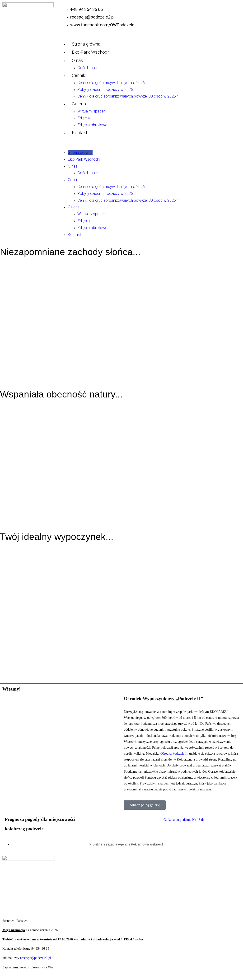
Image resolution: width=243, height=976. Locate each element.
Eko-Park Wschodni (91, 52)
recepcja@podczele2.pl (35, 958)
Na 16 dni (199, 820)
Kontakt (79, 132)
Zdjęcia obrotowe (92, 125)
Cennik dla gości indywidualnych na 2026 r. (112, 82)
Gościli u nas (87, 67)
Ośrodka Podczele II (174, 753)
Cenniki (79, 75)
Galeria (79, 104)
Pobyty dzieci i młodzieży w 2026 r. (106, 89)
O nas (77, 60)
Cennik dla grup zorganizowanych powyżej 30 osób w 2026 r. (127, 96)
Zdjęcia (83, 118)
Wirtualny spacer (91, 111)
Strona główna (86, 44)
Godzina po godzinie (177, 820)
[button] (149, 143)
